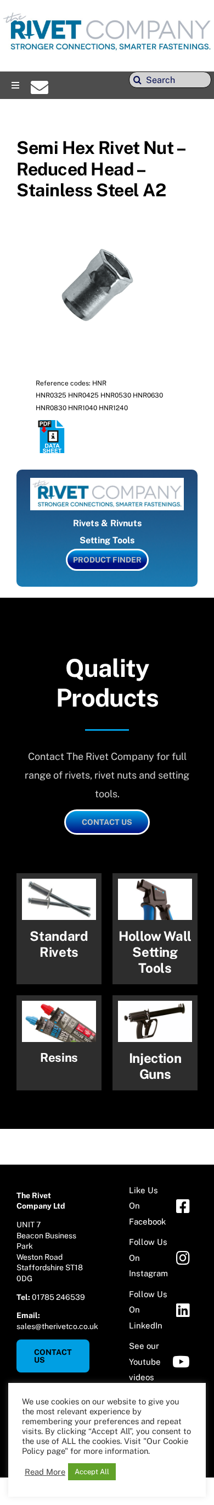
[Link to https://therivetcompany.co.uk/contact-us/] (39, 87)
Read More (45, 1471)
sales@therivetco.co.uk (57, 1326)
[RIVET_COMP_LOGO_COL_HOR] (107, 13)
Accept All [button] (92, 1472)
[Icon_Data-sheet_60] (52, 424)
